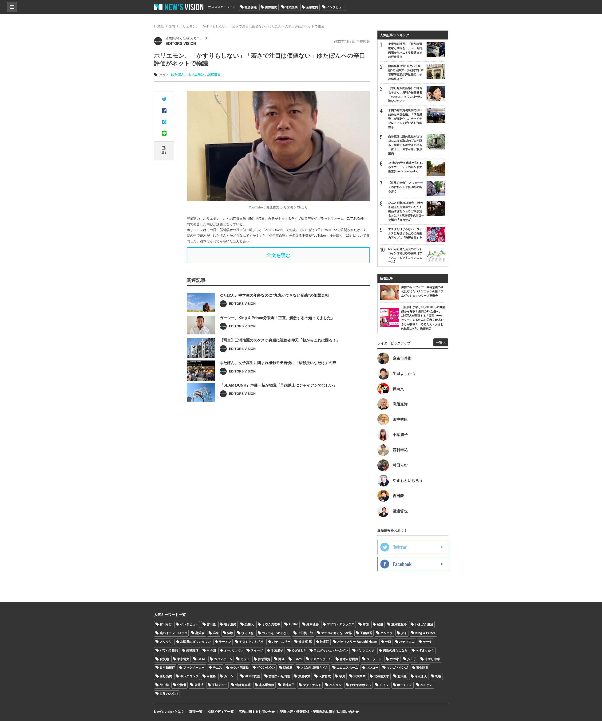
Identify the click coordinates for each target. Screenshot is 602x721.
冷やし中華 (432, 659)
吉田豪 (211, 624)
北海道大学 (381, 676)
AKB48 (293, 624)
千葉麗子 (277, 650)
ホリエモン (196, 74)
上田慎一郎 (305, 633)
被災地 (164, 659)
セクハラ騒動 (239, 667)
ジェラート (374, 659)
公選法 (199, 685)
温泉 (216, 633)
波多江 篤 (305, 641)
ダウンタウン (266, 667)
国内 (171, 26)
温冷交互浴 (399, 624)
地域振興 (291, 7)
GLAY (202, 659)
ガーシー (230, 676)
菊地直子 (288, 685)
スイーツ (257, 650)
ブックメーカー (194, 667)
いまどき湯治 (424, 624)
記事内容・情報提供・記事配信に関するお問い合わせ (319, 711)
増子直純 (230, 624)
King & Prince (425, 633)
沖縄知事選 (243, 685)
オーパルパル (233, 650)
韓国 (366, 624)
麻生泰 (211, 676)
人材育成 (325, 676)
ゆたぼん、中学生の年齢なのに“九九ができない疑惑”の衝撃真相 (274, 295)
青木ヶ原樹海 (349, 659)
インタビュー (335, 7)
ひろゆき (248, 633)
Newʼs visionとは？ (169, 711)
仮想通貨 (264, 659)
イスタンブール (321, 659)
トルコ (297, 659)
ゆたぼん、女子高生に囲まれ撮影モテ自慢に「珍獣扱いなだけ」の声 (278, 363)
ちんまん (421, 676)
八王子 (411, 659)
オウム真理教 (271, 624)
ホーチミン (404, 685)
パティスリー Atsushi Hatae (357, 641)
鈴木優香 (312, 624)
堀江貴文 (214, 74)
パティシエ (407, 641)
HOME (159, 26)
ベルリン (335, 685)
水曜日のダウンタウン (195, 641)
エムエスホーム (347, 667)
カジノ (245, 659)
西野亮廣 (166, 676)
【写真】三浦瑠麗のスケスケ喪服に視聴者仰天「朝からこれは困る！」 (280, 340)
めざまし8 (298, 650)
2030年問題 (252, 676)
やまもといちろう (251, 641)
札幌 (438, 676)
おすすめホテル (360, 685)
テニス (217, 667)
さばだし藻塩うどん (314, 667)
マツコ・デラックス (340, 624)
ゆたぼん (177, 74)
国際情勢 (271, 7)
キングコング (189, 676)
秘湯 (380, 624)
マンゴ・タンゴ (397, 667)
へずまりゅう (425, 650)
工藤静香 (366, 633)
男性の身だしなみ (395, 650)
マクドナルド (312, 685)
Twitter (400, 547)
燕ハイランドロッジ (173, 633)
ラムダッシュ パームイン (331, 650)
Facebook (402, 564)
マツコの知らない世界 (336, 633)
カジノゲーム (223, 659)
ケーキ (427, 641)
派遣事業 (304, 676)
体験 (230, 633)
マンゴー (372, 667)
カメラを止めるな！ (275, 633)
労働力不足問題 (279, 676)
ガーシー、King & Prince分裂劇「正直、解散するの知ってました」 (277, 318)
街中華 (164, 685)
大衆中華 (359, 676)
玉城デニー (219, 685)
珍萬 (342, 676)
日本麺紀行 (167, 667)
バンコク (386, 633)
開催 (281, 659)
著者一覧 (195, 711)
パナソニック (365, 650)
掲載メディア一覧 (220, 711)
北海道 (181, 685)
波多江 (324, 641)
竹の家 (394, 659)
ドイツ (384, 685)
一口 (388, 641)
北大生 (402, 676)
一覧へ (441, 342)
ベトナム (426, 685)
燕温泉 (200, 633)
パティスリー (281, 641)
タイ (404, 633)
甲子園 (211, 650)
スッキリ (166, 641)
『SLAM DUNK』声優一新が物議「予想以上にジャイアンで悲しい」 (278, 385)
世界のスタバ (169, 693)
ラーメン (225, 641)
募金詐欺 (422, 667)
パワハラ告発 (169, 650)
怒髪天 (249, 624)
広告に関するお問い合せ (257, 711)
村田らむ (166, 624)
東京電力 (183, 659)
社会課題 (251, 7)
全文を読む (278, 255)
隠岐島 (288, 667)
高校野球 (192, 650)
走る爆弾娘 (266, 685)
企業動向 (312, 7)
